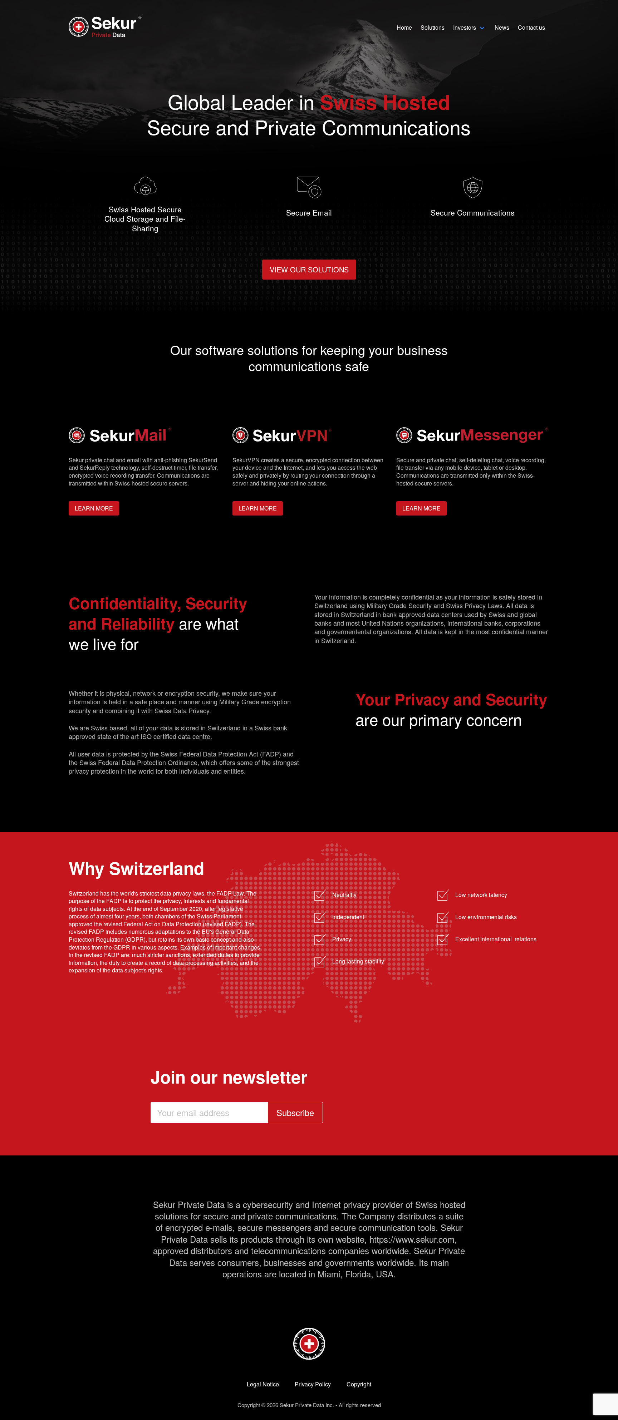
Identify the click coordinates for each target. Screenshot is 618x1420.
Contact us (531, 27)
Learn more (94, 508)
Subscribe (295, 1112)
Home (404, 27)
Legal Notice (263, 1384)
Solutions (433, 27)
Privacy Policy (313, 1384)
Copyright (359, 1384)
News (502, 27)
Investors (464, 27)
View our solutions (309, 269)
